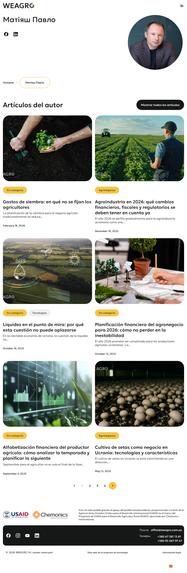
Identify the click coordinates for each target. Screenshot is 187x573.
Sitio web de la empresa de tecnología (107, 552)
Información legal (172, 552)
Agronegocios (107, 190)
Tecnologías (39, 313)
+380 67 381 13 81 (169, 536)
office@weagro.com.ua (166, 530)
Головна (8, 82)
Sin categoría (15, 190)
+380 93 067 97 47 (169, 540)
